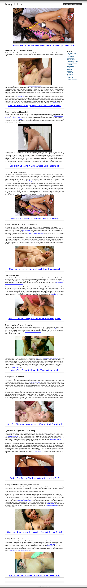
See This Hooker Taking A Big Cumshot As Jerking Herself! (34, 105)
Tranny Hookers (13, 4)
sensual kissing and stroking (35, 86)
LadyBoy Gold (70, 77)
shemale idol (21, 96)
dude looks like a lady (52, 505)
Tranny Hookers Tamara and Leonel (19, 538)
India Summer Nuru (71, 53)
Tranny (20, 119)
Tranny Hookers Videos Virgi (16, 112)
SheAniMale (70, 74)
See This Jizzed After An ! (34, 424)
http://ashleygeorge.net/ (72, 61)
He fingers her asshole (55, 439)
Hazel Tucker (50, 545)
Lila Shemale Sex (12, 275)
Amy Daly (69, 67)
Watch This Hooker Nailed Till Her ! (34, 575)
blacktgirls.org (50, 503)
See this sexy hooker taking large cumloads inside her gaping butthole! (43, 45)
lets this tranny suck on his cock (33, 332)
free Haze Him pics (36, 451)
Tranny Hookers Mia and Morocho (18, 325)
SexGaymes (70, 76)
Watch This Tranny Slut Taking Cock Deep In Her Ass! (34, 478)
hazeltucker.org (70, 56)
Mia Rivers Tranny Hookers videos (19, 50)
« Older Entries (9, 582)
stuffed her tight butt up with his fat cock (20, 550)
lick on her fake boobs (34, 382)
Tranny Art (69, 64)
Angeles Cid (70, 72)
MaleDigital (69, 71)
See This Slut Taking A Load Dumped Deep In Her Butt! (34, 166)
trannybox (41, 281)
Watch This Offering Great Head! (34, 370)
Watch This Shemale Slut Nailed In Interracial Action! (34, 218)
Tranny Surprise (70, 58)
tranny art (52, 544)
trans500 (55, 102)
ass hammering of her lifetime (24, 500)
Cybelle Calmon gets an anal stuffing (20, 431)
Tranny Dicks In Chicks (72, 79)
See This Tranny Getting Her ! (34, 318)
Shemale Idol (70, 69)
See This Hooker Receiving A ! (34, 269)
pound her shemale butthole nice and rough (47, 358)
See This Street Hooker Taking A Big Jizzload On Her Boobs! (34, 532)
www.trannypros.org (55, 294)
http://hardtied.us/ (71, 54)
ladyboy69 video (71, 59)
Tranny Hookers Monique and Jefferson (21, 225)
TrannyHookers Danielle (14, 377)
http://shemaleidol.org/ (72, 63)
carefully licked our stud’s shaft (36, 233)
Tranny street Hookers (12, 436)
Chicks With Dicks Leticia (15, 172)
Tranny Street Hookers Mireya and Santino (22, 485)
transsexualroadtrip (14, 367)
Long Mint (31, 181)
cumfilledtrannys (26, 230)
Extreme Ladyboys (71, 66)
